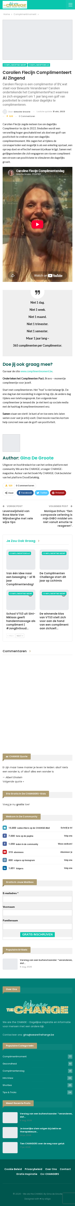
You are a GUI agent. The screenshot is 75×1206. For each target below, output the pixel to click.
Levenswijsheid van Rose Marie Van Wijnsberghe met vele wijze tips (18, 516)
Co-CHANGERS (49, 1174)
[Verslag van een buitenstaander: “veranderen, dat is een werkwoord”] (10, 964)
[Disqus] (37, 703)
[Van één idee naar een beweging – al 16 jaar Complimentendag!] (20, 559)
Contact (65, 1169)
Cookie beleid (13, 1169)
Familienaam (10, 920)
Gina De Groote (37, 458)
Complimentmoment (14, 65)
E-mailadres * (10, 893)
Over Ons (51, 1169)
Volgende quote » (13, 781)
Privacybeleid (33, 1169)
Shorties (7, 1085)
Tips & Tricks (9, 1092)
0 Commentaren (27, 116)
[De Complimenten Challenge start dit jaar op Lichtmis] (54, 559)
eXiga (48, 1198)
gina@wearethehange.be (38, 1034)
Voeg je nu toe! (16, 804)
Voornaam (9, 906)
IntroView (8, 1078)
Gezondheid (10, 1063)
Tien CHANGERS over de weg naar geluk (42, 1143)
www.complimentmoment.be (36, 371)
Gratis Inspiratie (26, 1174)
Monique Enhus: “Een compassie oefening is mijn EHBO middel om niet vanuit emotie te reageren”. (56, 518)
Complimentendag (39, 65)
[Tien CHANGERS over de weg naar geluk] (10, 1147)
